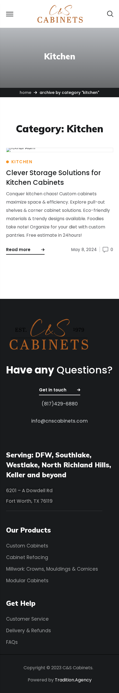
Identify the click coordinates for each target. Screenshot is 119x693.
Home (25, 92)
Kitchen (22, 162)
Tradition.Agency (73, 680)
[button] (110, 14)
